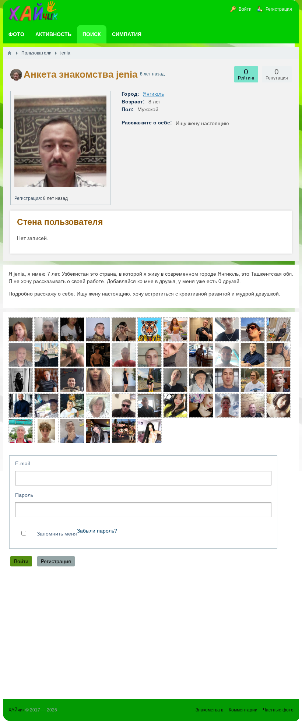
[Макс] (278, 380)
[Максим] (149, 329)
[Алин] (175, 380)
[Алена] (278, 405)
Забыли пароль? (97, 531)
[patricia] (252, 380)
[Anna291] (20, 329)
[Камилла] (98, 431)
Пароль (24, 495)
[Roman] (72, 431)
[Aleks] (46, 355)
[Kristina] (20, 380)
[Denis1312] (124, 431)
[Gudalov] (46, 329)
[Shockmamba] (175, 355)
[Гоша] (149, 405)
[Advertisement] (151, 634)
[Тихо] (46, 405)
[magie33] (175, 405)
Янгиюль (153, 94)
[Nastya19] (149, 380)
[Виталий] (201, 355)
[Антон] (46, 380)
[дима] (72, 405)
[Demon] (227, 355)
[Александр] (124, 355)
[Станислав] (201, 329)
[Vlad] (227, 405)
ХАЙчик (16, 710)
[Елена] (98, 405)
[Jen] (72, 329)
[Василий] (227, 329)
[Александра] (149, 431)
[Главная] (10, 53)
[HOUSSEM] (252, 329)
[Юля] (124, 329)
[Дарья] (175, 329)
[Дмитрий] (201, 380)
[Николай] (20, 405)
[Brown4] (124, 380)
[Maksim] (98, 355)
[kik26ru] (20, 431)
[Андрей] (20, 355)
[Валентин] (252, 355)
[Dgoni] (227, 380)
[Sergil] (72, 380)
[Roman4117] (98, 329)
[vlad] (124, 405)
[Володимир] (149, 355)
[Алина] (98, 380)
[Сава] (72, 355)
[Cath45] (278, 329)
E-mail (22, 463)
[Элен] (278, 355)
